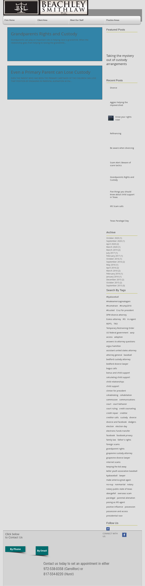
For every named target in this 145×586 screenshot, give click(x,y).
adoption (118, 337)
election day (121, 426)
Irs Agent (131, 319)
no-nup (109, 484)
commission (112, 399)
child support (112, 386)
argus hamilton (113, 346)
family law (111, 439)
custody (124, 417)
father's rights (124, 439)
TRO (116, 323)
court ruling (112, 408)
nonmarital (120, 484)
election (110, 426)
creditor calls (112, 417)
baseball (128, 355)
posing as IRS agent (115, 502)
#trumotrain (112, 305)
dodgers (132, 422)
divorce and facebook (116, 422)
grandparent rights (115, 448)
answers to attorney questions (120, 341)
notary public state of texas (119, 489)
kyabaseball (112, 475)
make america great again (118, 480)
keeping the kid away (116, 466)
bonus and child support (118, 372)
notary (130, 484)
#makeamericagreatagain (118, 301)
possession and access (117, 511)
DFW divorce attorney (116, 314)
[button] (52, 20)
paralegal (110, 498)
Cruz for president (125, 310)
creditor (123, 413)
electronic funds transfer (118, 430)
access (109, 337)
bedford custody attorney (118, 359)
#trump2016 (125, 305)
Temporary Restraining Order (120, 328)
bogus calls (111, 368)
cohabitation (126, 395)
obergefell (111, 493)
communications (127, 399)
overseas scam (125, 493)
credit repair (112, 413)
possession (130, 506)
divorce (132, 417)
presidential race (114, 515)
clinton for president (116, 390)
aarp (132, 332)
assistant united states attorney (121, 350)
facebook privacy (124, 435)
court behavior (120, 404)
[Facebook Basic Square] (108, 528)
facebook (110, 435)
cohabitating (112, 395)
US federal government (117, 332)
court (108, 404)
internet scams (113, 462)
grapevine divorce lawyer (118, 457)
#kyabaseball (112, 296)
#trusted (110, 310)
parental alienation (126, 498)
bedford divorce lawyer (117, 363)
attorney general (114, 355)
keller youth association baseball (121, 471)
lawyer (122, 475)
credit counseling (127, 408)
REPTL (109, 323)
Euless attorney (113, 319)
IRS (124, 319)
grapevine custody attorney (119, 453)
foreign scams (113, 444)
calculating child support (118, 377)
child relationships (115, 381)
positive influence (114, 506)
